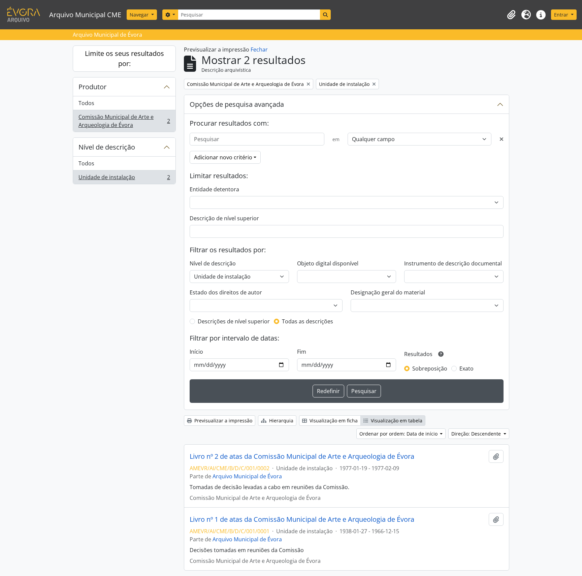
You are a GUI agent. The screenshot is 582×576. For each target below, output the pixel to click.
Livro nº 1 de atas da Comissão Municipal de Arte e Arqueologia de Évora (302, 519)
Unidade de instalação (124, 178)
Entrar (562, 14)
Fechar (259, 49)
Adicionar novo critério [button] (223, 157)
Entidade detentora (214, 189)
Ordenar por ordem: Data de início (399, 433)
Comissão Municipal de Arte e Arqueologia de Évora (124, 121)
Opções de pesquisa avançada (237, 104)
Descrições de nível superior (234, 321)
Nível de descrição (106, 147)
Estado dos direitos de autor (226, 292)
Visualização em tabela (395, 420)
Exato (466, 368)
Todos (86, 103)
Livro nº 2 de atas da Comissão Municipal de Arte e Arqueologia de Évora (302, 456)
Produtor (92, 86)
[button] (511, 14)
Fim (301, 351)
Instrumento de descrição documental (453, 263)
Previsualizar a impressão (222, 420)
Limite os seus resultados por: (124, 58)
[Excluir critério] (501, 139)
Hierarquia (280, 420)
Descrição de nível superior (224, 218)
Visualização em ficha (333, 420)
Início (196, 351)
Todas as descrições (307, 321)
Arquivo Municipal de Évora (247, 476)
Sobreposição (429, 368)
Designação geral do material (388, 292)
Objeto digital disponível (327, 263)
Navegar (140, 14)
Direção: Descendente (476, 433)
